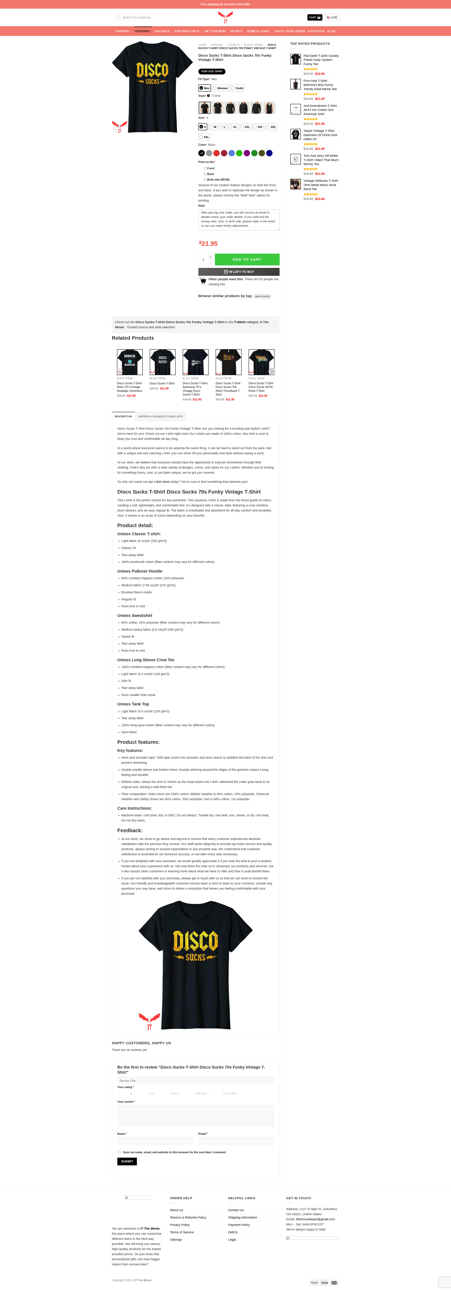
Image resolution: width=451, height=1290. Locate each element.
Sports (236, 31)
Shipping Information (242, 1217)
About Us (176, 1210)
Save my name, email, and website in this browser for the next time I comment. (174, 1152)
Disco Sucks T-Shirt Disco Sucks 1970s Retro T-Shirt (261, 387)
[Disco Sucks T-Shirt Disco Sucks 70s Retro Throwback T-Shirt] (228, 362)
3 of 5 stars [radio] (163, 1093)
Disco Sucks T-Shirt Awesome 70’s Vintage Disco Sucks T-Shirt (195, 389)
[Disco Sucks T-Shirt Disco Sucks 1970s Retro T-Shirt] (261, 362)
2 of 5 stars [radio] (142, 1093)
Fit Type (204, 79)
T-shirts (234, 44)
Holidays (162, 31)
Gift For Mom (214, 31)
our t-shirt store (159, 482)
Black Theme (253, 44)
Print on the (206, 162)
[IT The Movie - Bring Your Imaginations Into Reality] (225, 17)
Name (122, 1133)
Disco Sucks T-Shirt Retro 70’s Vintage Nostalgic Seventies (129, 387)
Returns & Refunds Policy (188, 1217)
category (246, 322)
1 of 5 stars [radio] (123, 1093)
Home (202, 44)
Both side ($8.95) (218, 179)
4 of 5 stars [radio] (188, 1093)
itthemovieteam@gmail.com (315, 1219)
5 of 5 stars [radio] (215, 1093)
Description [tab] (123, 416)
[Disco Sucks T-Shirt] (162, 362)
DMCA (232, 1232)
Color (202, 144)
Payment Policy (239, 1225)
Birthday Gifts (187, 31)
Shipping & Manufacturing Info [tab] (160, 416)
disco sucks (262, 296)
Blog (331, 31)
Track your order (289, 31)
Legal (232, 1239)
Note (201, 205)
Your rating (125, 1087)
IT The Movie (150, 1228)
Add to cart (247, 259)
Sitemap (176, 1239)
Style (203, 95)
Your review (126, 1101)
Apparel (122, 31)
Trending (142, 31)
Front (210, 168)
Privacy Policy (180, 1225)
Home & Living (258, 31)
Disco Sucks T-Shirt (162, 383)
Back (210, 173)
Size (201, 117)
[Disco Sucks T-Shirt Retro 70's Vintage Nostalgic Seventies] (130, 362)
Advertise (316, 31)
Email (203, 1133)
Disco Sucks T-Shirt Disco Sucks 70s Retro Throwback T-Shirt (228, 389)
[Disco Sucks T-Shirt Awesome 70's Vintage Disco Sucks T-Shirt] (195, 362)
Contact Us (236, 1210)
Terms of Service (182, 1232)
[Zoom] (117, 128)
